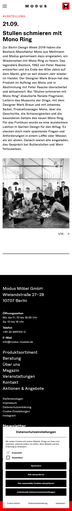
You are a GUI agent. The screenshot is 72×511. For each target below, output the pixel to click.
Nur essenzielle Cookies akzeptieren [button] (36, 483)
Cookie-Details (13, 503)
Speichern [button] (36, 465)
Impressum (60, 503)
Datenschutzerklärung (37, 503)
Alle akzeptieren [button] (36, 474)
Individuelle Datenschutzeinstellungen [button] (36, 492)
